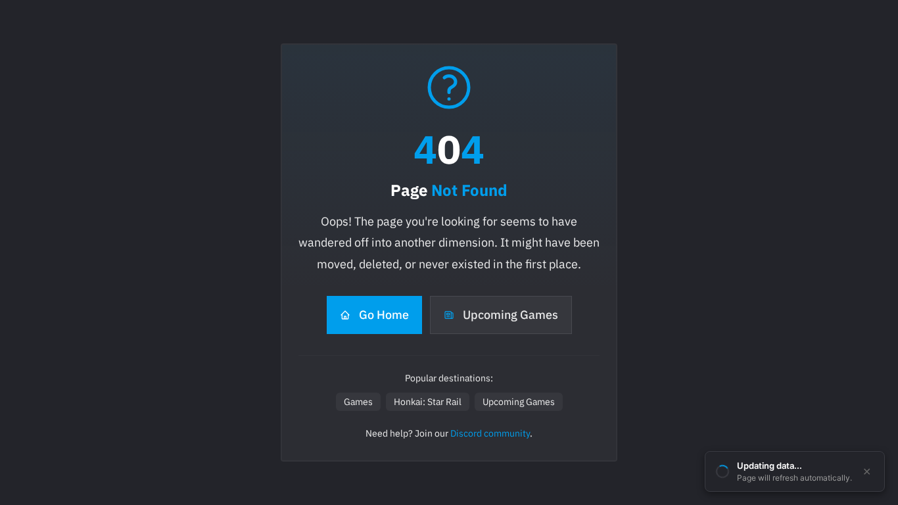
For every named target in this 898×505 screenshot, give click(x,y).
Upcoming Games (510, 314)
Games (358, 402)
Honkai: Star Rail (427, 402)
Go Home (384, 314)
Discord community (490, 433)
